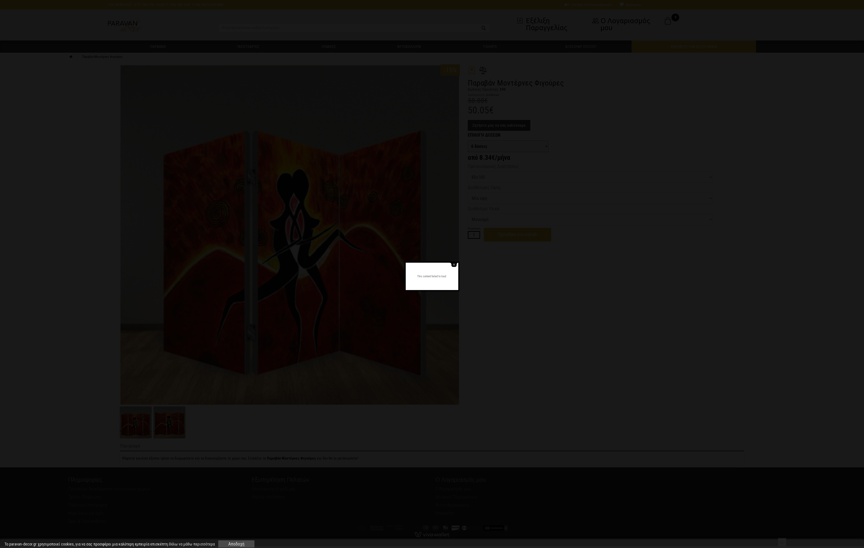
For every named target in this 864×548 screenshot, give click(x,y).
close (454, 265)
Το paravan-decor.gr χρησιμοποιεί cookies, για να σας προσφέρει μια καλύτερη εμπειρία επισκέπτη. (109, 544)
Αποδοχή (236, 544)
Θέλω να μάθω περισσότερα (192, 544)
